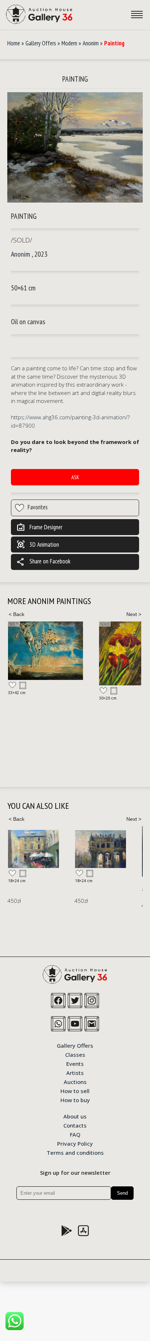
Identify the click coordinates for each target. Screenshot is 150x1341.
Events (75, 1063)
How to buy (75, 1099)
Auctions (75, 1081)
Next (134, 614)
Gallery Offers (40, 43)
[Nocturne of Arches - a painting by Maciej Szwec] (100, 849)
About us (75, 1116)
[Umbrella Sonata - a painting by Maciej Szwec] (33, 849)
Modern (69, 43)
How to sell (75, 1090)
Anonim (91, 43)
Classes (75, 1054)
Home (13, 43)
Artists (75, 1072)
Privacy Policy (75, 1143)
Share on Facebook (43, 562)
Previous (16, 614)
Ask (75, 477)
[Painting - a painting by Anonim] (75, 147)
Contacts (75, 1125)
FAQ (75, 1134)
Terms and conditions (75, 1152)
